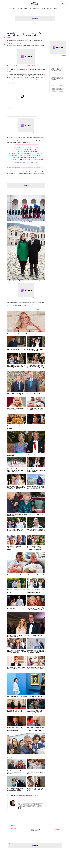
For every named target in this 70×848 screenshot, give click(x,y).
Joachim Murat (28, 795)
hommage (16, 795)
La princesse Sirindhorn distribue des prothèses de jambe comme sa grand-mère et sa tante (57, 73)
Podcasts (55, 8)
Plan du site (13, 825)
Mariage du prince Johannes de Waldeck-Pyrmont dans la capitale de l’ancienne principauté (57, 89)
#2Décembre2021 (25, 151)
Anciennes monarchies (34, 8)
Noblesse (43, 8)
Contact (57, 830)
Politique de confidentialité (13, 826)
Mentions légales (13, 828)
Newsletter (49, 8)
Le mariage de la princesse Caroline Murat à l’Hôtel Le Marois (23, 65)
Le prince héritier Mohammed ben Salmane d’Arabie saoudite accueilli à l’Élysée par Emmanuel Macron (57, 69)
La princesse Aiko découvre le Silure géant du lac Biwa (57, 83)
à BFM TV (24, 305)
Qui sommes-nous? (57, 829)
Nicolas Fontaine (7, 37)
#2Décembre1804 (19, 147)
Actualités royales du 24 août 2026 (56, 85)
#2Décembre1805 (26, 149)
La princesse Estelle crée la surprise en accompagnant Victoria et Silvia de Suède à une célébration (57, 78)
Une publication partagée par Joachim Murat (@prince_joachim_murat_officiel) (22, 114)
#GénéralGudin (14, 153)
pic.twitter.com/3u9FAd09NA (33, 159)
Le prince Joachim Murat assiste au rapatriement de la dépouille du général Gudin (27, 167)
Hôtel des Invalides (22, 795)
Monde (25, 8)
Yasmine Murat (33, 795)
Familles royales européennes (15, 8)
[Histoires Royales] (35, 4)
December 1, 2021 (34, 162)
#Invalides (25, 153)
